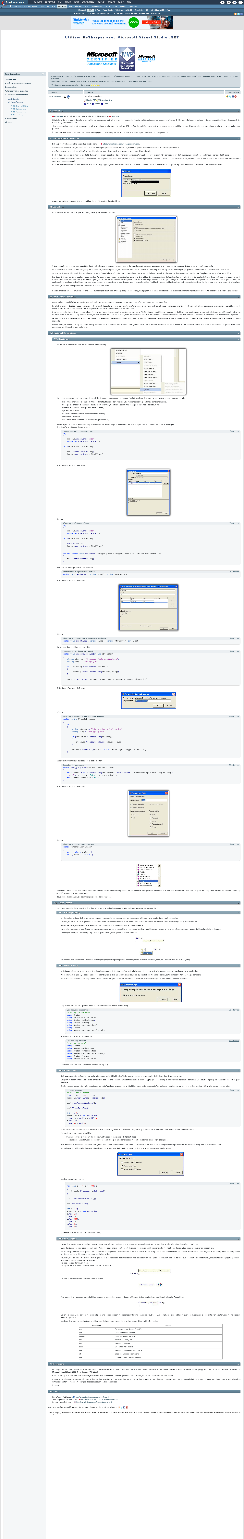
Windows (119, 10)
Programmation (96, 6)
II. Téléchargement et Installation (18, 83)
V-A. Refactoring (13, 99)
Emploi (100, 2)
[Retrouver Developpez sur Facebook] (241, 14)
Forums (38, 2)
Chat (76, 2)
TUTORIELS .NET (103, 14)
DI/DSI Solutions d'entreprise (25, 6)
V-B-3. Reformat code (18, 112)
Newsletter (88, 2)
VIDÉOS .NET (118, 14)
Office (115, 6)
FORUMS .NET (79, 14)
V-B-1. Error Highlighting (19, 106)
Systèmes (133, 6)
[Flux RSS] (235, 14)
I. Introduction (10, 80)
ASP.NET (129, 10)
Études (111, 2)
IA (48, 6)
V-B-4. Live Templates (18, 115)
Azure (169, 10)
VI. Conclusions (11, 118)
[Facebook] (233, 96)
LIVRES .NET (144, 14)
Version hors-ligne (105, 100)
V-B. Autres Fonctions (15, 102)
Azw (96, 104)
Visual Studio (108, 10)
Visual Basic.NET (157, 10)
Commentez (85, 85)
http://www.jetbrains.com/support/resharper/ (94, 1402)
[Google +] (235, 96)
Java (70, 6)
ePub (89, 104)
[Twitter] (230, 96)
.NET (90, 10)
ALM (53, 6)
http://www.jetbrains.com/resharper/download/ (121, 144)
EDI (86, 6)
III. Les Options (11, 87)
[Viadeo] (227, 96)
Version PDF (91, 100)
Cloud (42, 6)
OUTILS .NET (156, 14)
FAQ (60, 2)
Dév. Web (78, 6)
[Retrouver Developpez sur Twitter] (238, 14)
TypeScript (139, 10)
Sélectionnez (234, 431)
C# (147, 10)
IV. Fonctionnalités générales (16, 91)
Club (128, 2)
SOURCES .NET (131, 14)
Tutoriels (50, 2)
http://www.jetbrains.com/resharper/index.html (93, 1397)
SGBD (107, 6)
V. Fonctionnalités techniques (16, 95)
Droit (121, 2)
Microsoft (62, 6)
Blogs (68, 2)
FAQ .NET (91, 14)
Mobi (105, 104)
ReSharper (58, 116)
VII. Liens (8, 122)
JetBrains (115, 116)
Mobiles (123, 6)
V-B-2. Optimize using (18, 109)
